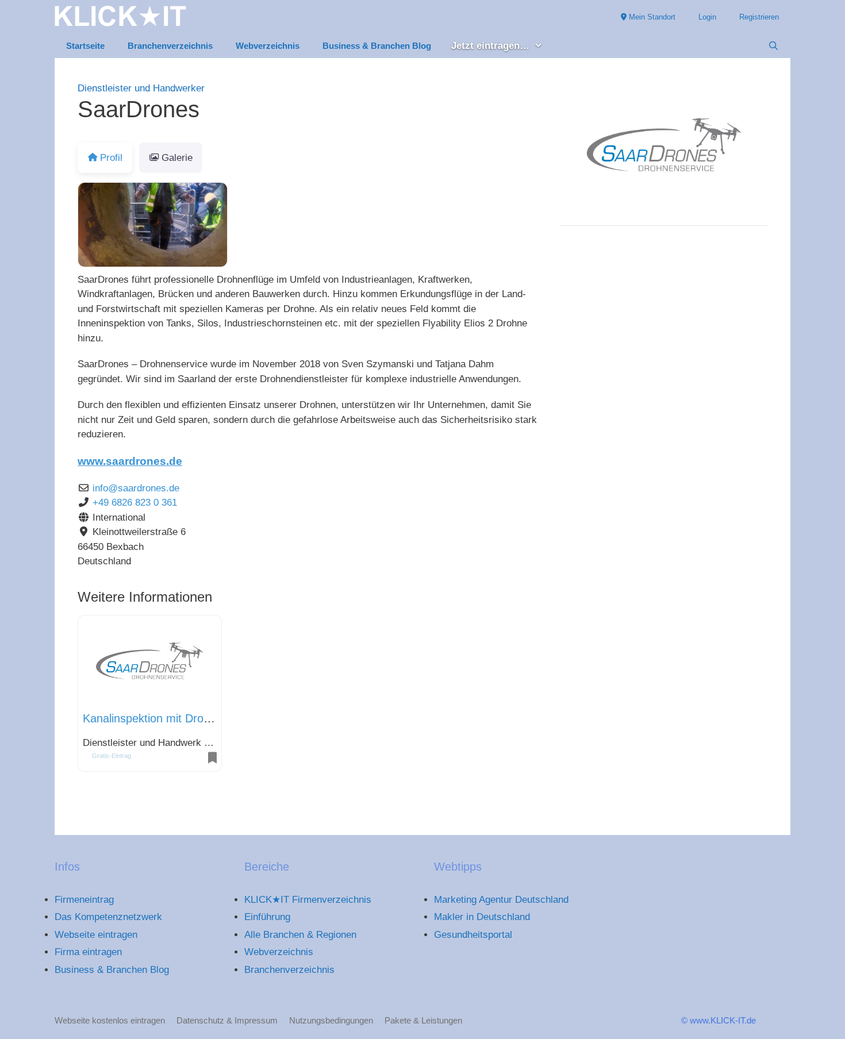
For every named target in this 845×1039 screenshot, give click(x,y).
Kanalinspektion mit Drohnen (156, 718)
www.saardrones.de (130, 461)
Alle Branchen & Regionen (300, 934)
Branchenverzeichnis (170, 46)
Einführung (267, 916)
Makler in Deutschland (482, 916)
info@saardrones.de (136, 488)
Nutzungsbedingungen (331, 1020)
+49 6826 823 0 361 (135, 502)
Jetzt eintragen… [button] (490, 45)
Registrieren (759, 17)
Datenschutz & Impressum (227, 1020)
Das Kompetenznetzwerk (108, 916)
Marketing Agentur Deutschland (501, 899)
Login (707, 17)
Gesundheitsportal (473, 934)
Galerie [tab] (177, 157)
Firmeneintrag (84, 899)
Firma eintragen (88, 951)
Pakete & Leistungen (423, 1020)
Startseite (85, 46)
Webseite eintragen (96, 934)
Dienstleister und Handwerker (141, 88)
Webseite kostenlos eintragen (110, 1020)
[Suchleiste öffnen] (773, 45)
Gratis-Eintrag (111, 755)
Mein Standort (651, 17)
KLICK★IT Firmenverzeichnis (307, 899)
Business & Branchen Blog (376, 46)
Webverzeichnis (267, 46)
